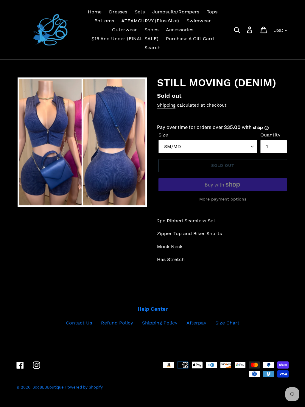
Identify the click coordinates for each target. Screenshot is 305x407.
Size (163, 135)
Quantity (270, 135)
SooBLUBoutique (48, 387)
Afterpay (196, 323)
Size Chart (227, 323)
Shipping (166, 105)
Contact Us (79, 323)
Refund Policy (117, 323)
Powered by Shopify (84, 387)
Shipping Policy (160, 323)
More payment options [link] (222, 199)
